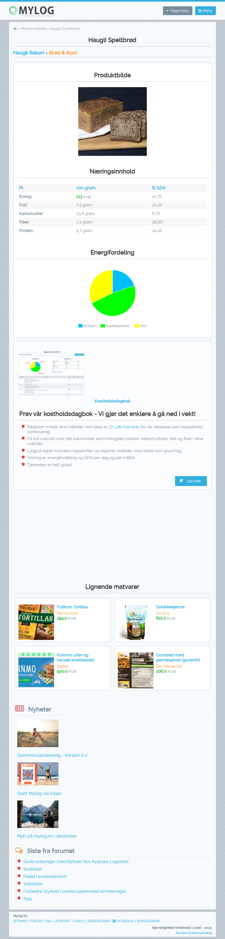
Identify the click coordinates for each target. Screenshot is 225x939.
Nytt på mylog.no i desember (47, 836)
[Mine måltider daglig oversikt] (51, 394)
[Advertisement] (112, 535)
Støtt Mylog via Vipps (39, 793)
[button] (191, 481)
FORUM (36, 921)
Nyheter (39, 709)
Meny (207, 11)
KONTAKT (63, 921)
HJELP (79, 921)
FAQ (49, 921)
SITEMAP (20, 921)
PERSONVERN (98, 921)
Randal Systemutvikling (194, 933)
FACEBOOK (125, 921)
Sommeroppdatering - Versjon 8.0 (52, 755)
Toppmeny (178, 11)
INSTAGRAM (149, 921)
